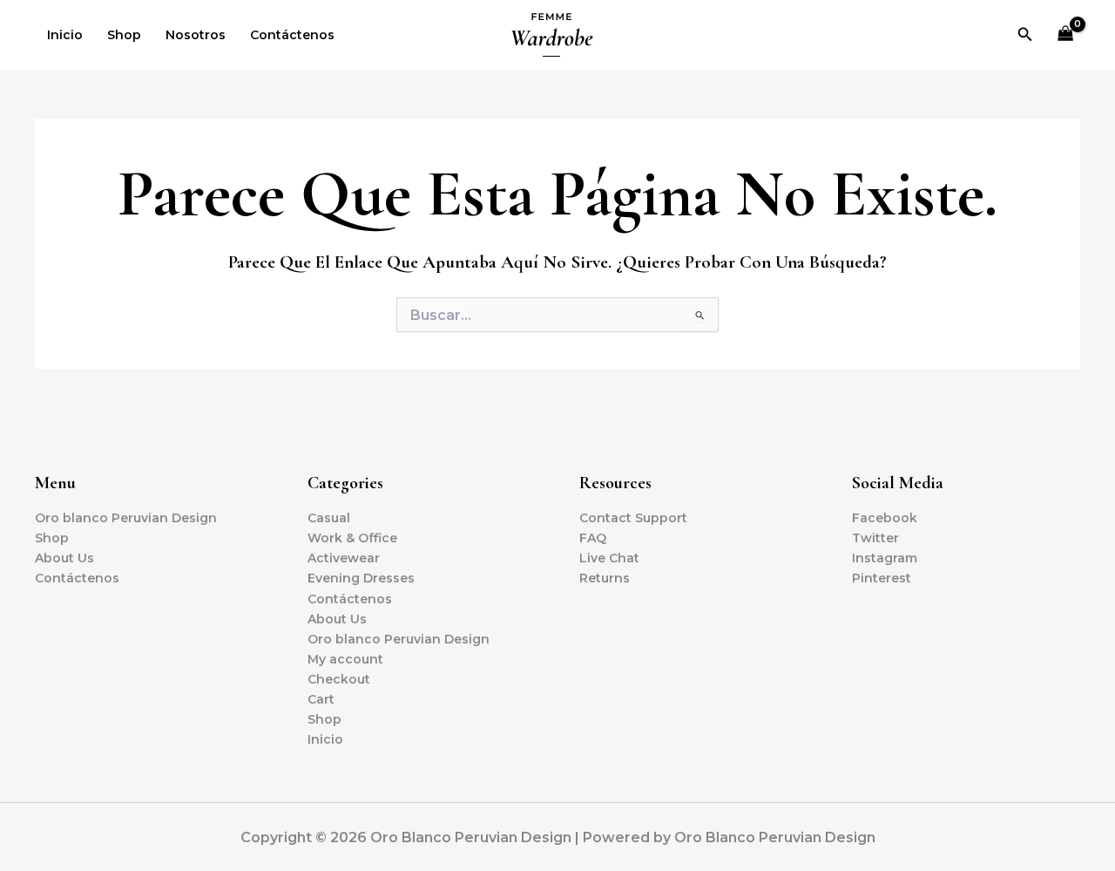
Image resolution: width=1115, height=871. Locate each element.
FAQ (592, 538)
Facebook (884, 518)
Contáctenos (292, 35)
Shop (124, 35)
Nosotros (196, 35)
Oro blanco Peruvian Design (126, 518)
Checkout (338, 679)
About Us (64, 558)
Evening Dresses (361, 578)
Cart (320, 699)
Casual (328, 518)
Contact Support (633, 518)
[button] (1025, 35)
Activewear (343, 558)
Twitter (875, 538)
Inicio (65, 35)
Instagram (884, 558)
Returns (604, 578)
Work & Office (352, 538)
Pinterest (881, 578)
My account (345, 659)
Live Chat (609, 558)
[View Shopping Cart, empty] (1065, 35)
